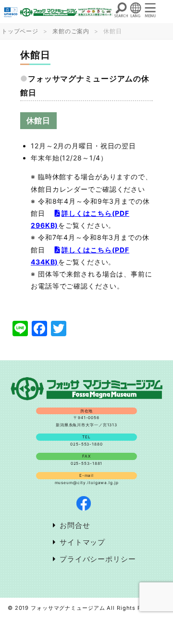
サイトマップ (82, 542)
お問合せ (75, 525)
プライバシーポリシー (98, 559)
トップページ (19, 31)
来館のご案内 (70, 31)
